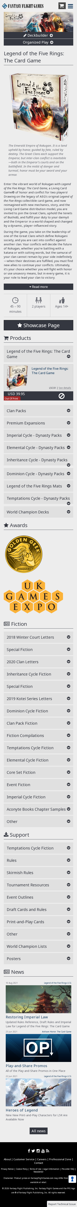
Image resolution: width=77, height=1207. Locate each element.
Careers (42, 1159)
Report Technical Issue (62, 1204)
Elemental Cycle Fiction (27, 760)
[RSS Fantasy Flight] (47, 1150)
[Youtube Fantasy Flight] (43, 1150)
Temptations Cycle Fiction (30, 747)
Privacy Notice (7, 1169)
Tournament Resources (28, 885)
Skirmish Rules (20, 872)
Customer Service (24, 1159)
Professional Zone (60, 1159)
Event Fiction (18, 784)
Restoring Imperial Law (27, 1017)
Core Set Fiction (21, 772)
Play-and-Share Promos (26, 1065)
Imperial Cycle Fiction (26, 797)
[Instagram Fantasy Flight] (39, 1150)
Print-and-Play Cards (25, 921)
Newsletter (38, 1171)
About (7, 1159)
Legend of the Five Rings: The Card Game (50, 370)
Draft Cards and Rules (27, 909)
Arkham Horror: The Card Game (56, 1031)
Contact (38, 1163)
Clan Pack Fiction (22, 723)
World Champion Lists (27, 946)
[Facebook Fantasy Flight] (29, 1150)
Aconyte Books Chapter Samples (36, 809)
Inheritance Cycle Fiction (29, 674)
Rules (12, 860)
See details (65, 388)
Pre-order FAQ (68, 1169)
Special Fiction (20, 649)
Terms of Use (35, 1169)
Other (12, 821)
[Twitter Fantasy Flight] (34, 1150)
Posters (14, 958)
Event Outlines (20, 897)
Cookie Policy (22, 1169)
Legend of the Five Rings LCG (57, 982)
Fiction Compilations (25, 735)
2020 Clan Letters (22, 661)
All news (39, 1131)
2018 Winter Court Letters (30, 637)
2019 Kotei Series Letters (29, 698)
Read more (39, 287)
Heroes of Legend (22, 1110)
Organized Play (36, 42)
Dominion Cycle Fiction (27, 711)
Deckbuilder (37, 35)
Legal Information (51, 1169)
